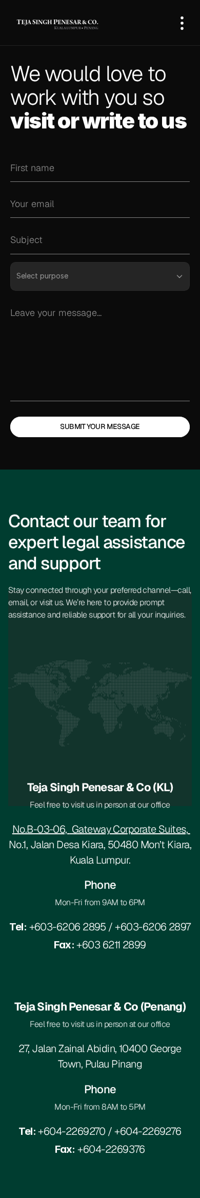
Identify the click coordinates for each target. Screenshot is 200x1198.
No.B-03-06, (41, 829)
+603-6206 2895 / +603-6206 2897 (100, 926)
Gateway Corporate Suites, (128, 829)
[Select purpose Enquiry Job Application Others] (100, 275)
